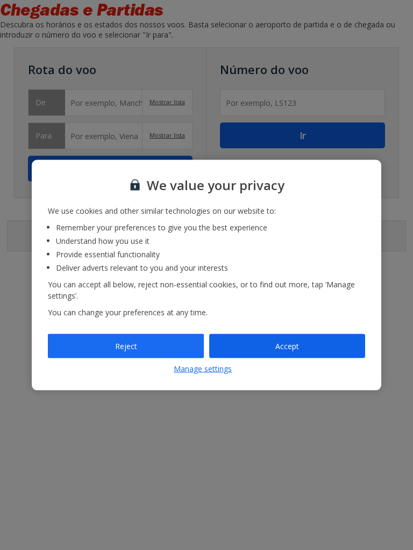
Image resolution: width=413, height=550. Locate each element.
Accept (287, 346)
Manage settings (203, 369)
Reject (126, 346)
